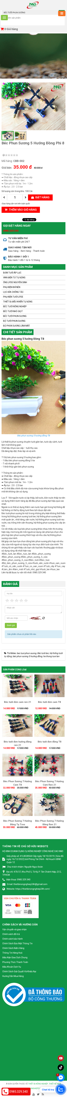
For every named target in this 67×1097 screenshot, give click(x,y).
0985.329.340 (10, 230)
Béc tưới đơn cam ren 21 (17, 702)
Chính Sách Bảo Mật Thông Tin (17, 943)
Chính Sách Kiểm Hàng (13, 948)
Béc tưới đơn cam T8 (49, 702)
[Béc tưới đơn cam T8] (49, 685)
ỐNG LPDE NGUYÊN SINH (15, 282)
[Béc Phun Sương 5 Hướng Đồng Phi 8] (33, 106)
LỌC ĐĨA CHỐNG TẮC (13, 292)
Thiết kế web (55, 1084)
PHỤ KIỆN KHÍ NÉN (11, 287)
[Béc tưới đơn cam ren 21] (17, 685)
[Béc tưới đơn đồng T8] (49, 725)
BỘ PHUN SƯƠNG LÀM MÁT (16, 325)
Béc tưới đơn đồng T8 (49, 741)
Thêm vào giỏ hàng (22, 209)
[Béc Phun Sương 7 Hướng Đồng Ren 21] (49, 804)
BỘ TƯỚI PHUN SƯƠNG (14, 321)
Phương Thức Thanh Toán (15, 962)
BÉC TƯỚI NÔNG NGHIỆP (15, 306)
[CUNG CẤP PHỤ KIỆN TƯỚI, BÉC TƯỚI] (33, 5)
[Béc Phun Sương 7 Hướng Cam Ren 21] (49, 765)
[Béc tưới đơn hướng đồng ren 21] (17, 725)
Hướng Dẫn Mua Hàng (13, 976)
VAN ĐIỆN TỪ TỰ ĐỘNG (14, 277)
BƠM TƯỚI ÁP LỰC (12, 272)
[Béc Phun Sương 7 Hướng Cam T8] (17, 765)
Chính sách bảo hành (12, 939)
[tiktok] (61, 1067)
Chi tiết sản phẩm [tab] (17, 332)
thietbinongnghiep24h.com (33, 1088)
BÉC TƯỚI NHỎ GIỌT (13, 311)
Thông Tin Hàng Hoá (12, 953)
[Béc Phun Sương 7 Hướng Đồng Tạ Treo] (17, 804)
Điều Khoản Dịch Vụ (11, 967)
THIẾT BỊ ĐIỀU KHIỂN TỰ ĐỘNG (17, 301)
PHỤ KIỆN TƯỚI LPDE (13, 297)
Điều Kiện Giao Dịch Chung (14, 957)
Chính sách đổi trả (11, 934)
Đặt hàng (42, 197)
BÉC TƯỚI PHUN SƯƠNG (14, 316)
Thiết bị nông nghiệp (38, 1084)
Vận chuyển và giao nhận (14, 929)
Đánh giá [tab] (10, 584)
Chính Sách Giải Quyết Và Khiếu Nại (19, 971)
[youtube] (61, 1058)
